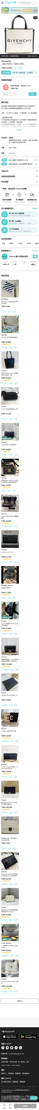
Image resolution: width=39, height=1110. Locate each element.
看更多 (19, 1001)
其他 (14, 148)
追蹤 (35, 256)
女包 (10, 148)
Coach (3, 1065)
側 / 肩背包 (21, 1062)
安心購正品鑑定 (6, 1082)
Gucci (8, 1065)
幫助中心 (4, 1073)
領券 (32, 94)
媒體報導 (22, 1082)
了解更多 (35, 208)
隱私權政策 (25, 1073)
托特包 (29, 243)
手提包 (20, 243)
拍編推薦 (15, 1082)
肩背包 (11, 243)
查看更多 (19, 130)
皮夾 (27, 1062)
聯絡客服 (11, 1073)
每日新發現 (4, 1062)
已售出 (25, 1106)
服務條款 (18, 1073)
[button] (5, 264)
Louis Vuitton (16, 1065)
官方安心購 (13, 1062)
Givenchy (12, 153)
